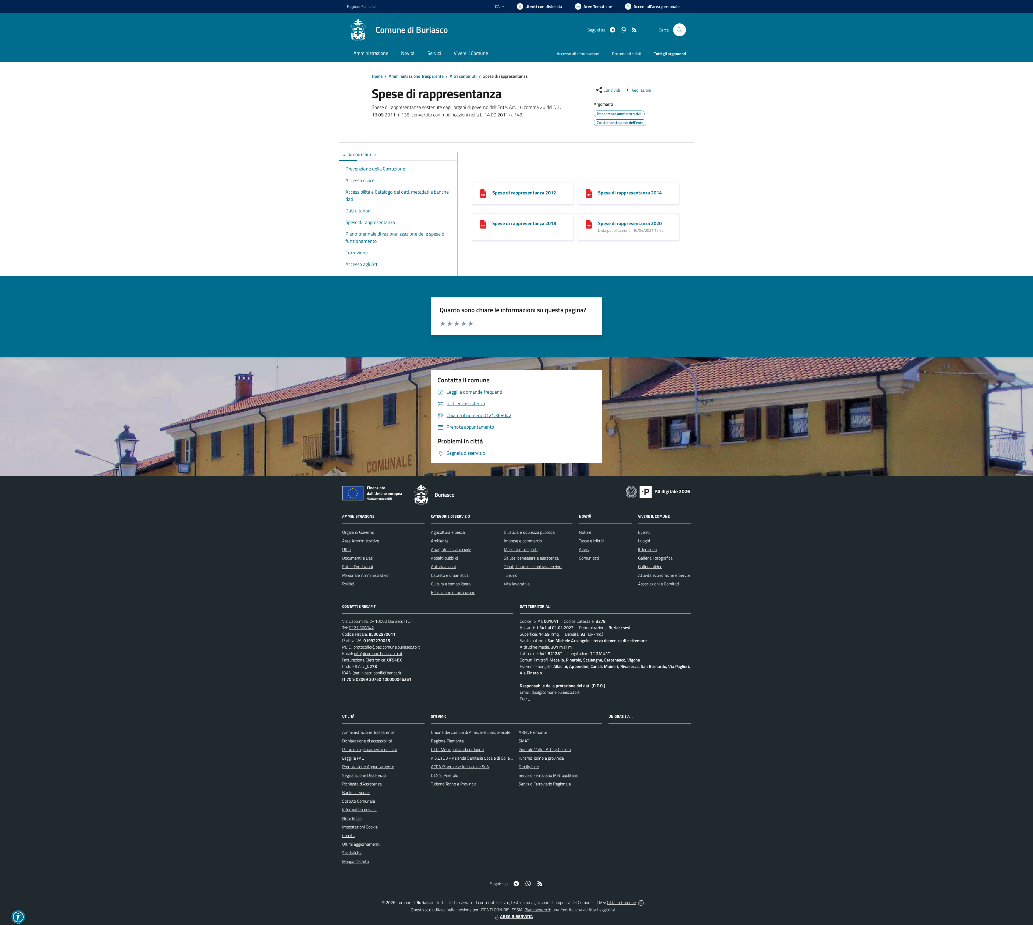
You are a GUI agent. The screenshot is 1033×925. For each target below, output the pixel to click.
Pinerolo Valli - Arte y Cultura (545, 749)
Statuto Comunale (358, 801)
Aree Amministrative (360, 541)
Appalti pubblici (444, 558)
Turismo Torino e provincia (541, 758)
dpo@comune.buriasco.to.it (556, 692)
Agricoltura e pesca (448, 532)
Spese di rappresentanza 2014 (630, 192)
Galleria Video (650, 566)
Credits (348, 835)
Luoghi (644, 541)
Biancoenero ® (538, 909)
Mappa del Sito (355, 861)
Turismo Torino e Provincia (453, 784)
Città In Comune (621, 902)
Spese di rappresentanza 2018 (524, 223)
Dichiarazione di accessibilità (367, 741)
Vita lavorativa (517, 584)
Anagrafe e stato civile (451, 549)
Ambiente (439, 541)
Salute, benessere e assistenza (531, 558)
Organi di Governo (358, 532)
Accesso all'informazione (578, 54)
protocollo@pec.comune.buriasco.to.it (386, 647)
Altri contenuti (463, 76)
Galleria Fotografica (655, 558)
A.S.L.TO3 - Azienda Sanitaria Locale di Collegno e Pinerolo (483, 758)
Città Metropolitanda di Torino (457, 749)
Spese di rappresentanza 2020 (630, 223)
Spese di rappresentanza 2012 (524, 192)
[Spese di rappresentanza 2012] (483, 193)
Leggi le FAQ (353, 758)
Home (377, 76)
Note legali (352, 818)
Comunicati (589, 558)
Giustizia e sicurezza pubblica (529, 532)
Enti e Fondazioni (357, 566)
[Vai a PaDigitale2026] (658, 491)
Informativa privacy (359, 809)
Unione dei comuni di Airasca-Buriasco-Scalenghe (475, 732)
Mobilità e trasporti (520, 549)
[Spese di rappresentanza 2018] (483, 223)
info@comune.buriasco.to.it (378, 653)
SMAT (524, 741)
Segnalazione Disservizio (364, 775)
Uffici (346, 549)
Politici (348, 584)
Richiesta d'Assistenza (362, 784)
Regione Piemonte (361, 6)
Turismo (510, 575)
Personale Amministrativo (365, 575)
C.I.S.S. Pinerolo (444, 775)
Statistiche (352, 852)
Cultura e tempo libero (450, 584)
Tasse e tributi (591, 541)
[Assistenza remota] (641, 902)
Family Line (529, 766)
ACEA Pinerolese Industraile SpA (460, 766)
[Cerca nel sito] (679, 29)
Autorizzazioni (443, 566)
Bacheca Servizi (356, 792)
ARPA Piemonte (533, 732)
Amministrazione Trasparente (416, 76)
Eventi (644, 532)
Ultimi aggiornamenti (361, 844)
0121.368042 (361, 627)
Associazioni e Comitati (658, 584)
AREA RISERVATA (516, 916)
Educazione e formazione (453, 592)
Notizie (585, 532)
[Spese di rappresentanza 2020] (589, 223)
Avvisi (584, 549)
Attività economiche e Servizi (664, 575)
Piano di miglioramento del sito (369, 749)
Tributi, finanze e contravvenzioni (533, 566)
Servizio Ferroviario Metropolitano (548, 775)
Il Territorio (647, 549)
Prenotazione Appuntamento (368, 766)
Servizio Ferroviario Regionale (545, 784)
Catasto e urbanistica (450, 575)
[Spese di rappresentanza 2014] (589, 193)
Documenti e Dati (357, 558)
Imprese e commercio (523, 541)
